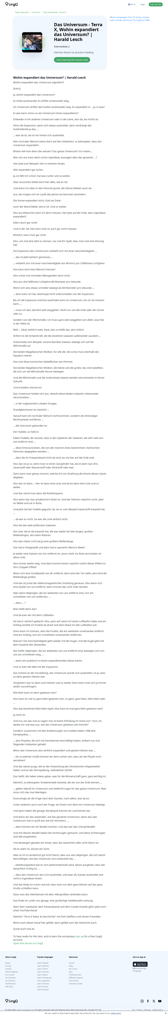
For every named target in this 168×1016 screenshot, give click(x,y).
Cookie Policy (157, 1010)
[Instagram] (142, 1001)
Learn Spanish (43, 966)
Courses (36, 12)
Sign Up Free (155, 4)
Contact (8, 969)
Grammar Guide (75, 983)
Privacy (139, 1010)
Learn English (42, 963)
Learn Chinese (43, 983)
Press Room (74, 980)
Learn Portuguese (44, 978)
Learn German (22, 12)
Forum (71, 963)
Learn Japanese (43, 980)
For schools (10, 975)
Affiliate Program (76, 978)
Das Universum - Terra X (55, 12)
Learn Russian (43, 989)
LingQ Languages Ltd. (25, 1010)
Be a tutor (73, 969)
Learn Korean (42, 986)
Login (142, 4)
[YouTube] (160, 1001)
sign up (79, 936)
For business (10, 978)
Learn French (42, 969)
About (7, 963)
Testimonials (10, 983)
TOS (133, 1010)
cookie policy (115, 1013)
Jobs (70, 972)
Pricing (8, 966)
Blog (71, 966)
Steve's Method (11, 972)
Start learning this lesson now (72, 59)
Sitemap (147, 1010)
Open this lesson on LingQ (28, 943)
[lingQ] (11, 4)
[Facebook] (148, 1001)
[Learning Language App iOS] (140, 964)
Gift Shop (9, 986)
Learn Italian (42, 975)
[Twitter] (154, 1001)
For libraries (10, 980)
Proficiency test (75, 975)
